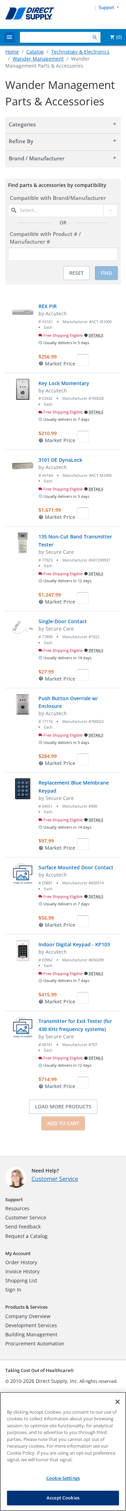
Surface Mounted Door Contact (75, 867)
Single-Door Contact (62, 621)
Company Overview (27, 1316)
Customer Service (54, 1179)
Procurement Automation (34, 1343)
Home (12, 51)
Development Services (31, 1325)
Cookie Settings (63, 1478)
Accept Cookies (63, 1498)
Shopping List (21, 1280)
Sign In (13, 1289)
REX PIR (47, 306)
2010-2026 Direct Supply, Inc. (44, 1381)
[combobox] (61, 210)
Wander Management (38, 58)
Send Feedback (23, 1226)
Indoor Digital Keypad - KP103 (74, 944)
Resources (17, 1208)
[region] (63, 1451)
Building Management (31, 1334)
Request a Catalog (26, 1236)
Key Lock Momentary (63, 383)
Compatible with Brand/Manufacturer (58, 197)
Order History (21, 1262)
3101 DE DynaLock (60, 460)
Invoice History (22, 1271)
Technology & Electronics (80, 51)
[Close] (117, 1401)
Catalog (35, 51)
